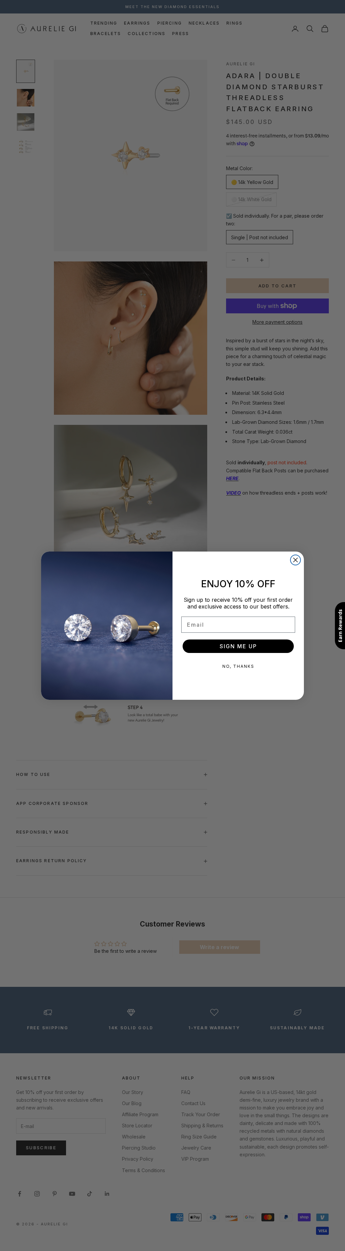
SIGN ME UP (238, 646)
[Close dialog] (295, 560)
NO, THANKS (238, 666)
